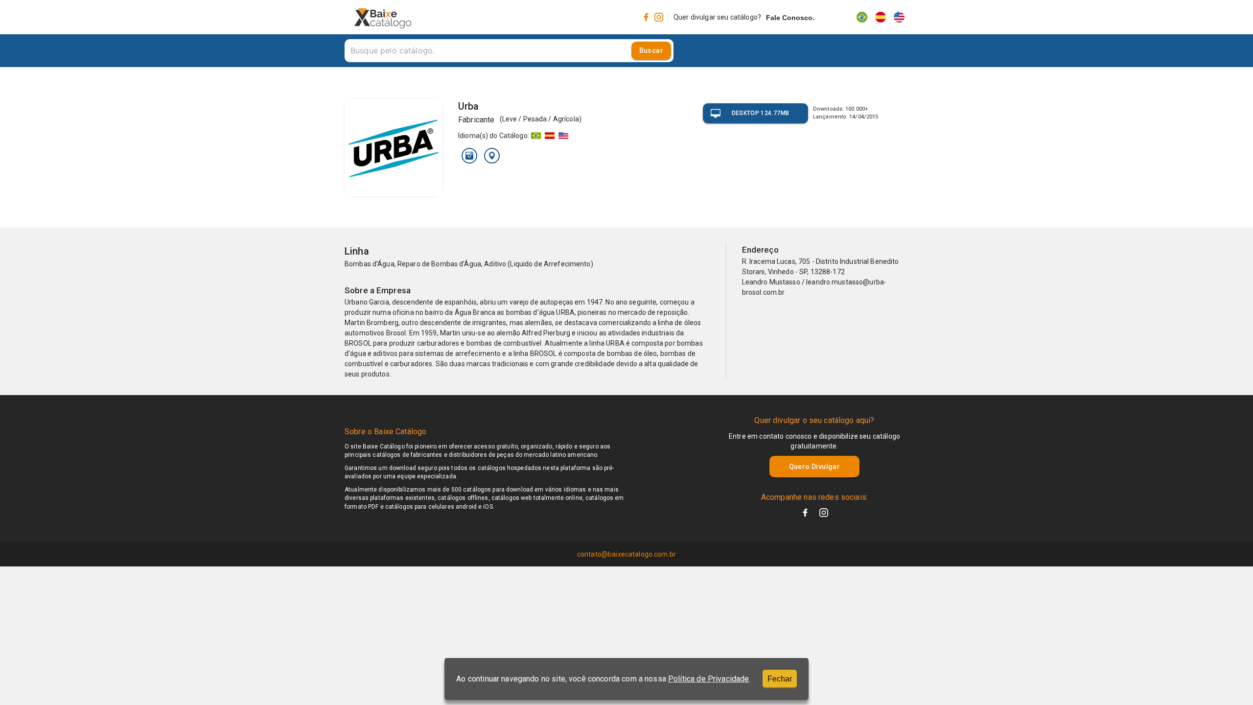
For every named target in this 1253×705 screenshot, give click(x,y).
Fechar (779, 679)
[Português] (862, 17)
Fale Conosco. (790, 18)
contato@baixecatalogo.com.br (626, 554)
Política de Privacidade (708, 678)
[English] (899, 17)
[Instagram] (469, 156)
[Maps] (492, 156)
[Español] (880, 17)
